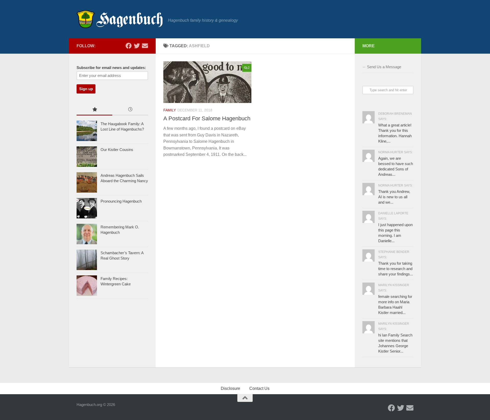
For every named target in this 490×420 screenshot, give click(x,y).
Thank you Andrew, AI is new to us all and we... (394, 196)
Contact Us (259, 388)
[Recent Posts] (130, 109)
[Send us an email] (145, 46)
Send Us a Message (384, 67)
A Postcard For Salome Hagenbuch (206, 118)
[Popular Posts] (94, 109)
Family (169, 110)
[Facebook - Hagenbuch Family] (129, 46)
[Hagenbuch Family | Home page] (120, 19)
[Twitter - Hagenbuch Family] (137, 46)
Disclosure (230, 388)
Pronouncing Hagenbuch (121, 201)
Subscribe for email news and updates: (111, 68)
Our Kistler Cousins (117, 149)
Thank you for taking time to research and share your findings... (395, 268)
